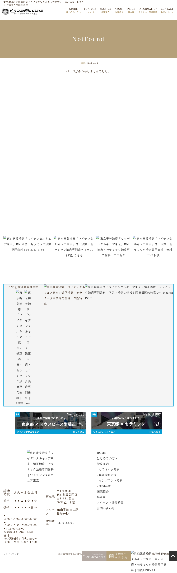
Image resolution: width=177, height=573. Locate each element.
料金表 (101, 497)
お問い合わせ (106, 508)
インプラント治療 (111, 480)
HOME (82, 63)
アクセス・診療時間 (110, 502)
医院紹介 (103, 491)
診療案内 (103, 463)
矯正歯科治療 (108, 474)
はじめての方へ (107, 458)
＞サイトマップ (11, 554)
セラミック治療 (109, 469)
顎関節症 (105, 486)
